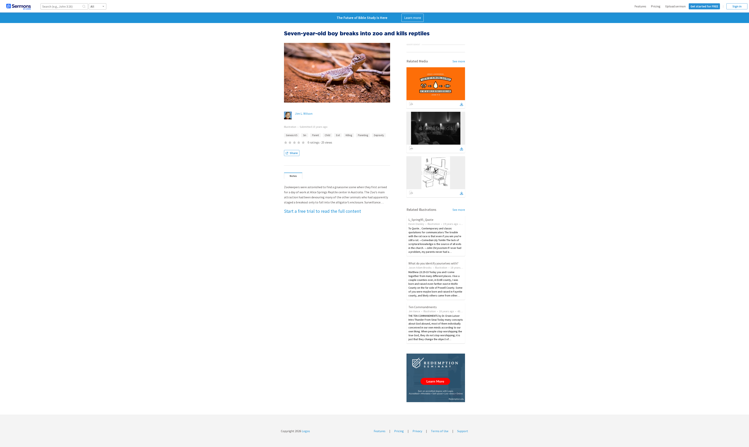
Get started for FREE (704, 6)
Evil (338, 135)
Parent (315, 135)
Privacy (417, 431)
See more (459, 61)
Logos (305, 431)
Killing (349, 135)
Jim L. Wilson (303, 113)
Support (462, 431)
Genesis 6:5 (291, 135)
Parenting (363, 135)
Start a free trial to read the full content (322, 211)
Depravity (379, 135)
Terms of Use (439, 431)
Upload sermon (675, 6)
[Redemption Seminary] (435, 378)
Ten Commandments (422, 307)
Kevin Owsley (416, 224)
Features (640, 6)
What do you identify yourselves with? (433, 263)
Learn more (412, 17)
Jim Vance (414, 311)
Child (327, 135)
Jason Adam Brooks (420, 267)
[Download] (461, 104)
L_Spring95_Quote (420, 220)
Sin (304, 135)
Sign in (737, 6)
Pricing (655, 6)
